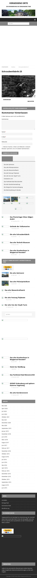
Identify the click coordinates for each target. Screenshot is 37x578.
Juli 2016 (4, 459)
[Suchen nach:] (18, 23)
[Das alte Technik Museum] (5, 244)
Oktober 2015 (5, 479)
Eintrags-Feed (5, 503)
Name (3, 132)
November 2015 (6, 476)
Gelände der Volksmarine (20, 226)
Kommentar (5, 119)
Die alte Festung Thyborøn (11, 173)
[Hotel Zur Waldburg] (5, 368)
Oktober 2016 (5, 454)
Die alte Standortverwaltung (12, 184)
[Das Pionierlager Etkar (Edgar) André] (5, 218)
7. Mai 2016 (13, 369)
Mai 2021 (4, 420)
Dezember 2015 (6, 473)
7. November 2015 (15, 228)
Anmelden (4, 500)
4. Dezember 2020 (15, 377)
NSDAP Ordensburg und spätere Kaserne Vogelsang (22, 384)
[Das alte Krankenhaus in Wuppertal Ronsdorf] (5, 251)
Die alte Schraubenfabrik (19, 234)
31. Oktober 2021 (10, 307)
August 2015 (5, 485)
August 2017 (5, 442)
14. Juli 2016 (13, 236)
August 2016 (5, 456)
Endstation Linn (8, 178)
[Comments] (29, 158)
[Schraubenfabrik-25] (18, 96)
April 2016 (5, 468)
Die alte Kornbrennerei (19, 393)
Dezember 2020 (6, 422)
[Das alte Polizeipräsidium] (14, 199)
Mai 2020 (4, 425)
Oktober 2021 (5, 417)
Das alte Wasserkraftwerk (11, 170)
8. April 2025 (14, 283)
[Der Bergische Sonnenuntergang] (18, 210)
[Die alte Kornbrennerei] (5, 394)
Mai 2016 (4, 465)
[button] (35, 19)
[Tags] (18, 158)
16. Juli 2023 (8, 292)
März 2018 (5, 439)
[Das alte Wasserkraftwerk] (22, 199)
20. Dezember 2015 (15, 221)
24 (22, 221)
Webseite (4, 142)
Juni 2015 (4, 488)
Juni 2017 (4, 445)
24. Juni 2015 (14, 254)
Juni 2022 (4, 414)
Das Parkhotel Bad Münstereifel (13, 181)
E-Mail (3, 137)
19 (21, 228)
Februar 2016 (5, 471)
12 (19, 254)
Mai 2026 (4, 405)
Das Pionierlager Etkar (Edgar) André (21, 218)
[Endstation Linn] (14, 204)
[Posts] (7, 158)
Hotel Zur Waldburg (17, 367)
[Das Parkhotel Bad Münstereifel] (22, 204)
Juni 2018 (4, 437)
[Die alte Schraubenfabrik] (5, 235)
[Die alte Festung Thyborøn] (29, 199)
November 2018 (6, 434)
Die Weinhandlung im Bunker (12, 190)
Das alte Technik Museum (20, 242)
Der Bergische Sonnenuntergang (13, 187)
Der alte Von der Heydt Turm (12, 176)
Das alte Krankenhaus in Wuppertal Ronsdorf (19, 251)
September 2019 (6, 428)
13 (19, 236)
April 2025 (5, 408)
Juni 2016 (4, 462)
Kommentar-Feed (6, 505)
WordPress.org (5, 508)
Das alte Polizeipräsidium (11, 167)
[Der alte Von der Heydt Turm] (6, 204)
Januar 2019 (5, 431)
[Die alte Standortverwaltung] (29, 204)
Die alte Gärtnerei (9, 164)
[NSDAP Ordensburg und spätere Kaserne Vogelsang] (5, 384)
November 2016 (6, 451)
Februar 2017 (5, 448)
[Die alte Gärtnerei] (6, 199)
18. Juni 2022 (9, 299)
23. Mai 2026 (14, 275)
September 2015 (6, 482)
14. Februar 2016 (14, 244)
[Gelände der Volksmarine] (5, 227)
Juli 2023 (4, 411)
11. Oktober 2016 (15, 395)
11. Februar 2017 (14, 387)
